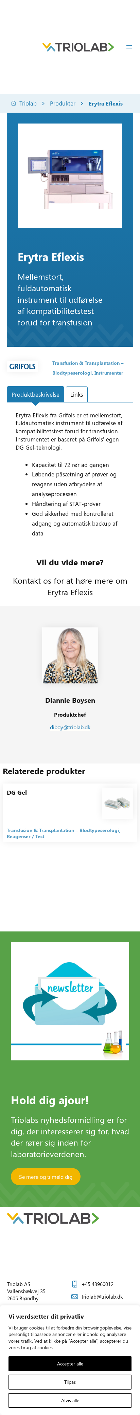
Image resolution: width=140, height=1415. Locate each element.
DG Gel (17, 792)
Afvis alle (70, 1400)
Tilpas (70, 1382)
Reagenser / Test (25, 836)
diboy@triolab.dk (70, 727)
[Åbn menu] (129, 47)
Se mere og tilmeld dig (45, 1176)
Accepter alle (70, 1363)
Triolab (28, 103)
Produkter (62, 103)
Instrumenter (108, 373)
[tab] (35, 394)
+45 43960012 (97, 1284)
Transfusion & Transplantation (86, 363)
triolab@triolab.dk (102, 1296)
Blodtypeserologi (72, 373)
